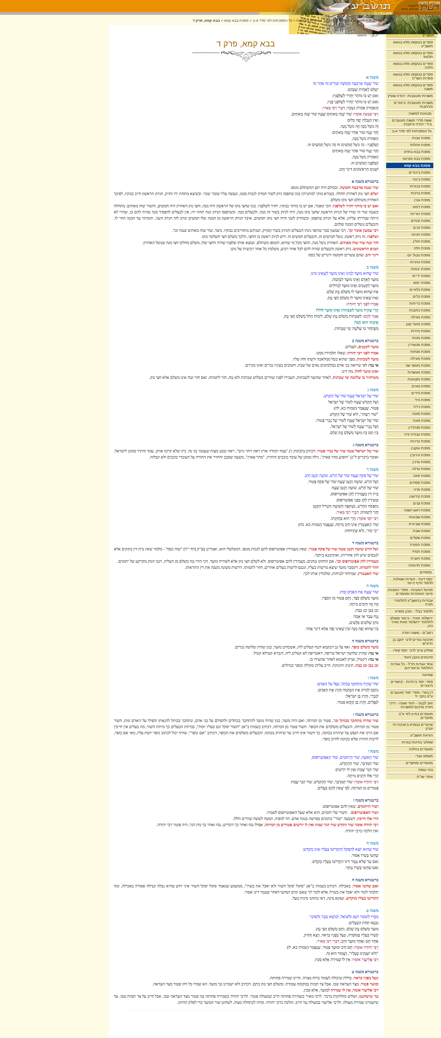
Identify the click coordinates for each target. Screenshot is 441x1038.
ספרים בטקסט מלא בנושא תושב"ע (413, 44)
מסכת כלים (421, 296)
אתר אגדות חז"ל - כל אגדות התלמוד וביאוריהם (412, 666)
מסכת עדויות (420, 441)
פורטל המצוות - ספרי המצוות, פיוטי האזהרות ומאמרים (410, 592)
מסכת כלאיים (420, 289)
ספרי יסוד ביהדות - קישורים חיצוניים (412, 683)
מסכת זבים (421, 227)
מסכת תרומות (419, 565)
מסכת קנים (421, 503)
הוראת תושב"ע (421, 735)
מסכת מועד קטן (418, 324)
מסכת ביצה (421, 179)
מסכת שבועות (419, 517)
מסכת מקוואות (419, 379)
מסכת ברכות (420, 193)
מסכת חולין (421, 241)
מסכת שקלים (420, 538)
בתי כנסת (425, 770)
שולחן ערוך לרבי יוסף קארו (413, 650)
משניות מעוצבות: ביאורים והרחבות (413, 104)
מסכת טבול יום (418, 255)
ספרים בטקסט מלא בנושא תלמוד (413, 55)
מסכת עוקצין (420, 448)
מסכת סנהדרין (419, 427)
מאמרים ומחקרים (419, 763)
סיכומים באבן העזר (418, 657)
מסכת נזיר (422, 400)
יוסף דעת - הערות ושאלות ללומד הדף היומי (413, 581)
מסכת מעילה (420, 358)
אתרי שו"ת (425, 777)
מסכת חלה (422, 248)
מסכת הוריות (420, 214)
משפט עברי (424, 756)
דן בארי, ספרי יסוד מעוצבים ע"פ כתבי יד (411, 694)
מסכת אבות (421, 138)
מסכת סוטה (421, 414)
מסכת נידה (421, 407)
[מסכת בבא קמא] (326, 6)
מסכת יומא (421, 283)
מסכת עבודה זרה (417, 434)
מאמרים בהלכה (421, 749)
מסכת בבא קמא (417, 165)
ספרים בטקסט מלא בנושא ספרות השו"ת (413, 76)
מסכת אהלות (420, 145)
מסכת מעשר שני (417, 365)
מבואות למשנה (420, 113)
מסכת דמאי (421, 207)
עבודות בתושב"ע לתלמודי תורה (413, 602)
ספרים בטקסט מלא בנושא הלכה (413, 65)
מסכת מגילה (420, 317)
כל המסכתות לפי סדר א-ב (412, 131)
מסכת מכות (421, 338)
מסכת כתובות (419, 310)
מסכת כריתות (419, 303)
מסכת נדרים (420, 393)
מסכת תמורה (420, 544)
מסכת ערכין (421, 462)
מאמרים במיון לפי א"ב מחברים (416, 716)
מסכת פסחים (420, 482)
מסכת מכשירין (419, 345)
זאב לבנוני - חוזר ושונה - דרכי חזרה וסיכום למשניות (411, 705)
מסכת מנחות (420, 351)
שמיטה (427, 675)
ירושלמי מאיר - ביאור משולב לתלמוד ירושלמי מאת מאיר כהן (411, 622)
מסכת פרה (422, 489)
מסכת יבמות (420, 269)
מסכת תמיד (421, 551)
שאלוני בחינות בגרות (417, 742)
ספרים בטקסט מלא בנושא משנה (413, 87)
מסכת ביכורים (419, 172)
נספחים (426, 572)
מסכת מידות (420, 331)
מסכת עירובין (420, 455)
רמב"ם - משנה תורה (417, 633)
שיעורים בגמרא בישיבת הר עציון (412, 726)
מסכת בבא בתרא (417, 152)
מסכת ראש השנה (417, 510)
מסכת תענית (420, 558)
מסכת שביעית (419, 524)
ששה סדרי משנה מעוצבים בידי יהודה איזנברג (412, 122)
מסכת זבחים (420, 221)
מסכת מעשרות (419, 372)
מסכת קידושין (419, 496)
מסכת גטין (422, 200)
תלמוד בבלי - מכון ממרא (414, 611)
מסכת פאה (421, 476)
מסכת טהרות (420, 262)
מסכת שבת (421, 531)
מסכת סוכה (421, 420)
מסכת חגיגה (420, 234)
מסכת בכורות (420, 186)
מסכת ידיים (421, 276)
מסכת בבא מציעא (416, 158)
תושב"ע (428, 35)
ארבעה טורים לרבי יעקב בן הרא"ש (413, 641)
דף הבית (375, 20)
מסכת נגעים (421, 386)
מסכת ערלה (421, 469)
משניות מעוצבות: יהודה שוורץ (410, 96)
